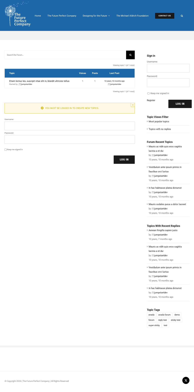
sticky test (175, 320)
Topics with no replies (160, 129)
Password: (9, 133)
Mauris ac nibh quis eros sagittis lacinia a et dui (165, 148)
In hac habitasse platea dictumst (165, 188)
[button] (182, 15)
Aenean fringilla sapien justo (163, 230)
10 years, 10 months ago (114, 81)
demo (177, 315)
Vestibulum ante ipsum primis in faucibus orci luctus (165, 169)
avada (151, 315)
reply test (162, 320)
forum (151, 320)
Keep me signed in (15, 149)
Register (151, 100)
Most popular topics (159, 121)
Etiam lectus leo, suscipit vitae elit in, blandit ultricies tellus (39, 81)
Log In (124, 159)
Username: (9, 119)
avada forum (164, 315)
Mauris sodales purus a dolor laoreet (167, 204)
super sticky (154, 325)
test (165, 325)
